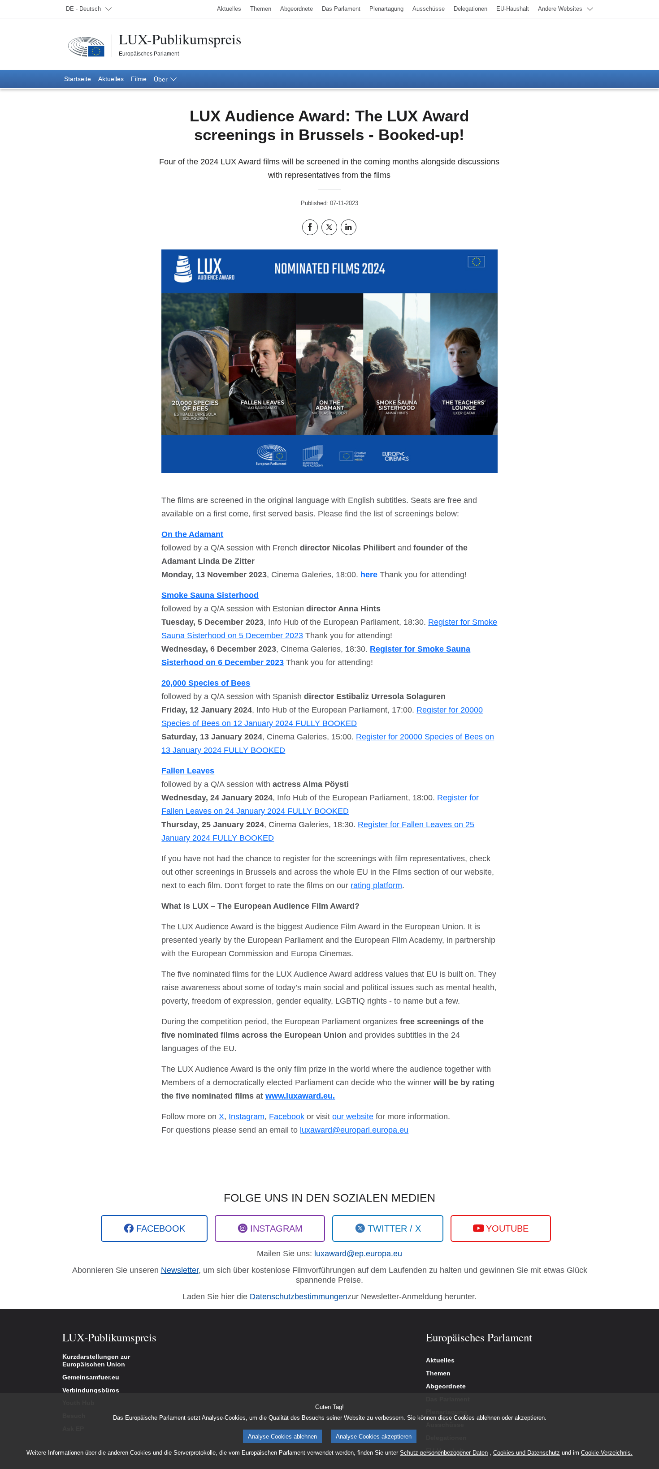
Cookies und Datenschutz (526, 1452)
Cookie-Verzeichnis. (607, 1452)
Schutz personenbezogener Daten (444, 1452)
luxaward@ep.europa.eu (358, 1253)
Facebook (286, 1116)
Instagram (246, 1116)
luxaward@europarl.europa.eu (354, 1129)
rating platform (376, 885)
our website (352, 1116)
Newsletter (180, 1270)
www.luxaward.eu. (300, 1095)
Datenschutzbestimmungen (298, 1296)
